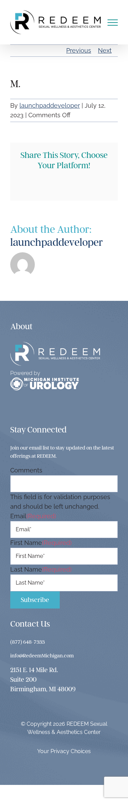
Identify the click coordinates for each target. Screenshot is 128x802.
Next (105, 50)
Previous (78, 50)
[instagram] (29, 409)
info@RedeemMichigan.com (42, 656)
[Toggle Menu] (112, 22)
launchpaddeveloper (49, 105)
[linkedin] (58, 409)
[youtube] (43, 409)
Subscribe (35, 600)
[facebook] (14, 409)
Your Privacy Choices (64, 751)
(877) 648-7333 (27, 642)
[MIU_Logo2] (44, 380)
